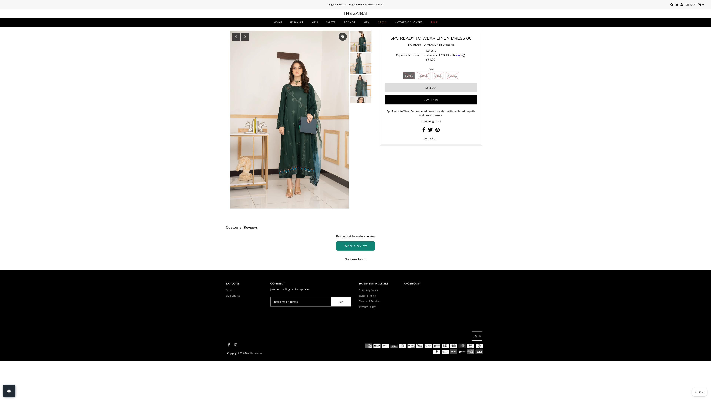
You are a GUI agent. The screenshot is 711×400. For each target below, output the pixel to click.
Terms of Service (369, 301)
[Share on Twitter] (430, 130)
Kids (314, 22)
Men (366, 22)
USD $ (477, 336)
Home (278, 22)
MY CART (694, 4)
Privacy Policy (367, 307)
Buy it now (431, 99)
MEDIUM (423, 75)
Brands (349, 22)
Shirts (331, 22)
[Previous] (236, 37)
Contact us (430, 138)
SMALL (409, 75)
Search (230, 290)
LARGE (438, 75)
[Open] (9, 391)
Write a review (355, 246)
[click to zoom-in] (343, 37)
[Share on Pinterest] (437, 130)
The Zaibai (355, 13)
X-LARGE (452, 75)
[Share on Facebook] (423, 130)
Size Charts (233, 295)
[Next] (245, 37)
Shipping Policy (368, 290)
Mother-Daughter (409, 22)
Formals (296, 22)
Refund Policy (367, 295)
